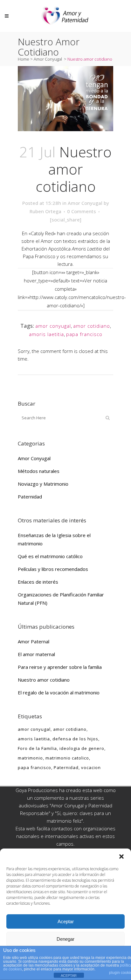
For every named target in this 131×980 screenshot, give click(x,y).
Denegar (65, 939)
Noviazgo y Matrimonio (43, 484)
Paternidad (30, 496)
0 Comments (81, 211)
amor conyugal (53, 326)
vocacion (91, 767)
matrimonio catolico (67, 758)
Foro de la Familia (37, 748)
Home (23, 59)
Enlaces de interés (38, 582)
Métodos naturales (38, 471)
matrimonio (30, 758)
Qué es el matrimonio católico (50, 556)
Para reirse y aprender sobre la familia (60, 667)
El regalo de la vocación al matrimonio (59, 692)
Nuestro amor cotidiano (44, 680)
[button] (121, 856)
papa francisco (84, 334)
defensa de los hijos (75, 739)
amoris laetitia (46, 334)
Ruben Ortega (45, 211)
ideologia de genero (81, 748)
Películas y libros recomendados (53, 569)
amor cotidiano (91, 326)
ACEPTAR (69, 975)
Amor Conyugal (48, 59)
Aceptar (66, 921)
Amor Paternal (33, 641)
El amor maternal (36, 654)
